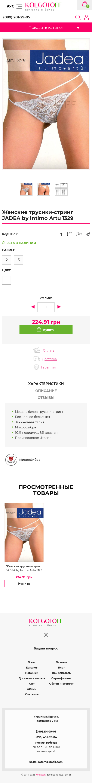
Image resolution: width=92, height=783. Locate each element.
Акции (32, 689)
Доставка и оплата (32, 678)
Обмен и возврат (61, 683)
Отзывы (61, 662)
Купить (24, 583)
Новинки (31, 673)
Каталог (31, 667)
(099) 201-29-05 (46, 731)
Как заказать (61, 673)
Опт (31, 683)
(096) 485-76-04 (46, 737)
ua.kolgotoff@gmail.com (46, 762)
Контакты (32, 694)
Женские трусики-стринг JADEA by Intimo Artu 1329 (24, 568)
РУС (10, 6)
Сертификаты (61, 678)
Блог (61, 667)
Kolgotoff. (41, 774)
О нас (32, 662)
